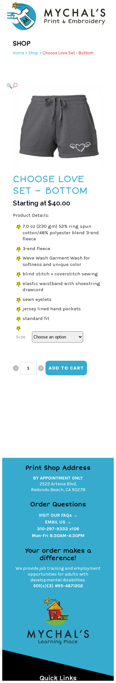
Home (18, 52)
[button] (51, 86)
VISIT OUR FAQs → (58, 515)
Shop (33, 52)
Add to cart (66, 368)
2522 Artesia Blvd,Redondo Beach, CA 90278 (58, 486)
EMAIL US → (58, 522)
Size (20, 337)
